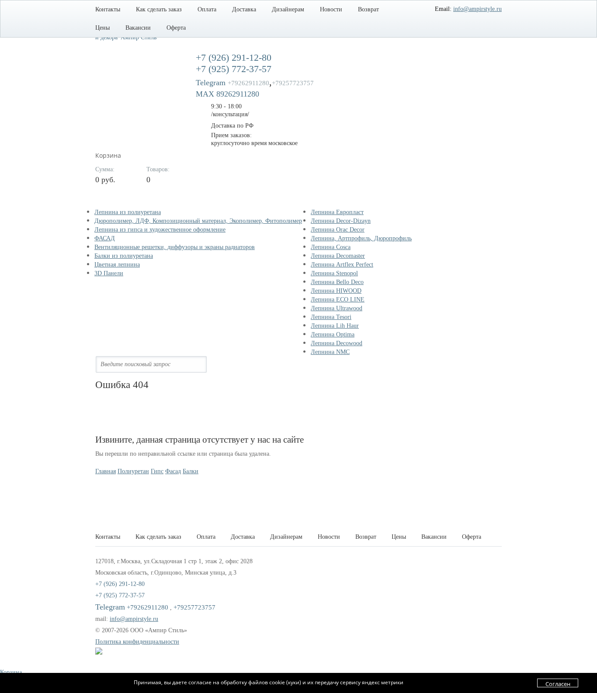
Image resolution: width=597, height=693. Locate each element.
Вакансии (138, 27)
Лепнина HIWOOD (336, 291)
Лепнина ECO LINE (337, 299)
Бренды (330, 199)
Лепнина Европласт (337, 212)
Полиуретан (133, 471)
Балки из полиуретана (123, 256)
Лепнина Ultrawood (336, 308)
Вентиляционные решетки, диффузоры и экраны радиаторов (174, 247)
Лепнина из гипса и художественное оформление (160, 229)
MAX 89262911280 (227, 94)
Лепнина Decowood (336, 343)
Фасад (173, 471)
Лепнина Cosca (331, 247)
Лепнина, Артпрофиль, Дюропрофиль (361, 238)
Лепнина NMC (330, 352)
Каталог (116, 199)
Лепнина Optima (332, 334)
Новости (331, 9)
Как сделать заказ (159, 9)
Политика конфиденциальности (137, 641)
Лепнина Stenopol (334, 273)
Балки (190, 471)
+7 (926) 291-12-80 (233, 57)
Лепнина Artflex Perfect (342, 264)
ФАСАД (104, 238)
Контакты (107, 9)
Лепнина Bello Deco (337, 282)
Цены (102, 27)
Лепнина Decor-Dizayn (341, 221)
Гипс (157, 471)
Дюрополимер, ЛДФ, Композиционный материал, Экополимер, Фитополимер (198, 221)
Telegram (232, 82)
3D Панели (108, 273)
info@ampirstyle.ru (477, 9)
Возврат (368, 9)
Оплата (207, 9)
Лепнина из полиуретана (127, 212)
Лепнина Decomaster (338, 256)
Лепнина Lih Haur (335, 325)
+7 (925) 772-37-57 (233, 68)
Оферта (176, 27)
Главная (105, 471)
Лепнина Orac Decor (337, 229)
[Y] (207, 364)
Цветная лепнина (117, 264)
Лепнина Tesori (331, 317)
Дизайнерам (288, 9)
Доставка (244, 9)
